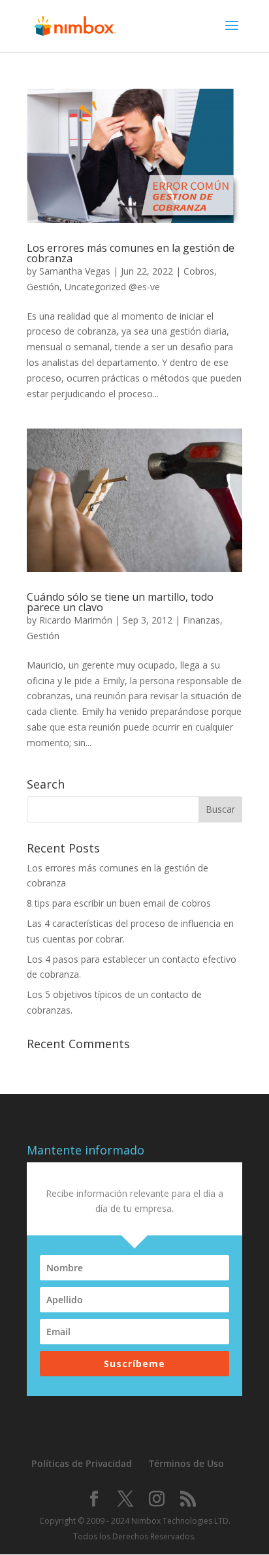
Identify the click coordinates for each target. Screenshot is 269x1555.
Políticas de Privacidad (81, 1463)
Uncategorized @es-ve (112, 286)
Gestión (43, 286)
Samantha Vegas (74, 271)
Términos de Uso (186, 1463)
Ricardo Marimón (75, 620)
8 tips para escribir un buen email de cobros (119, 903)
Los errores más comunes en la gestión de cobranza (130, 253)
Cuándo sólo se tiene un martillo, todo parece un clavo (120, 602)
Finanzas (201, 620)
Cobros (198, 271)
